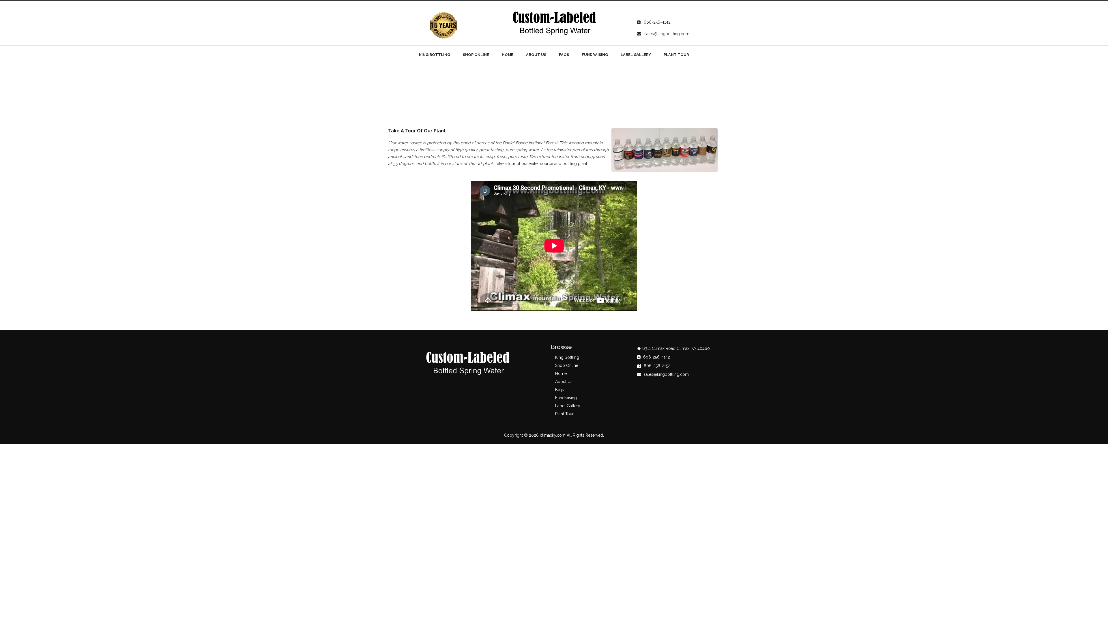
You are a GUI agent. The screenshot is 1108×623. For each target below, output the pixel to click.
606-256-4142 (657, 22)
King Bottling (434, 54)
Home (507, 54)
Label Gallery (636, 54)
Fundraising (595, 54)
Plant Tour (676, 54)
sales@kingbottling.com (666, 33)
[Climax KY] (554, 22)
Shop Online (476, 54)
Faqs (564, 54)
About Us (536, 54)
